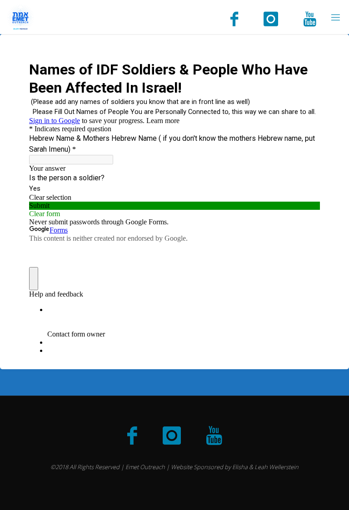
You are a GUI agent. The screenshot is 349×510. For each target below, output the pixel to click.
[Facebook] (234, 18)
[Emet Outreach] (20, 17)
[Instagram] (271, 18)
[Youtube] (310, 18)
